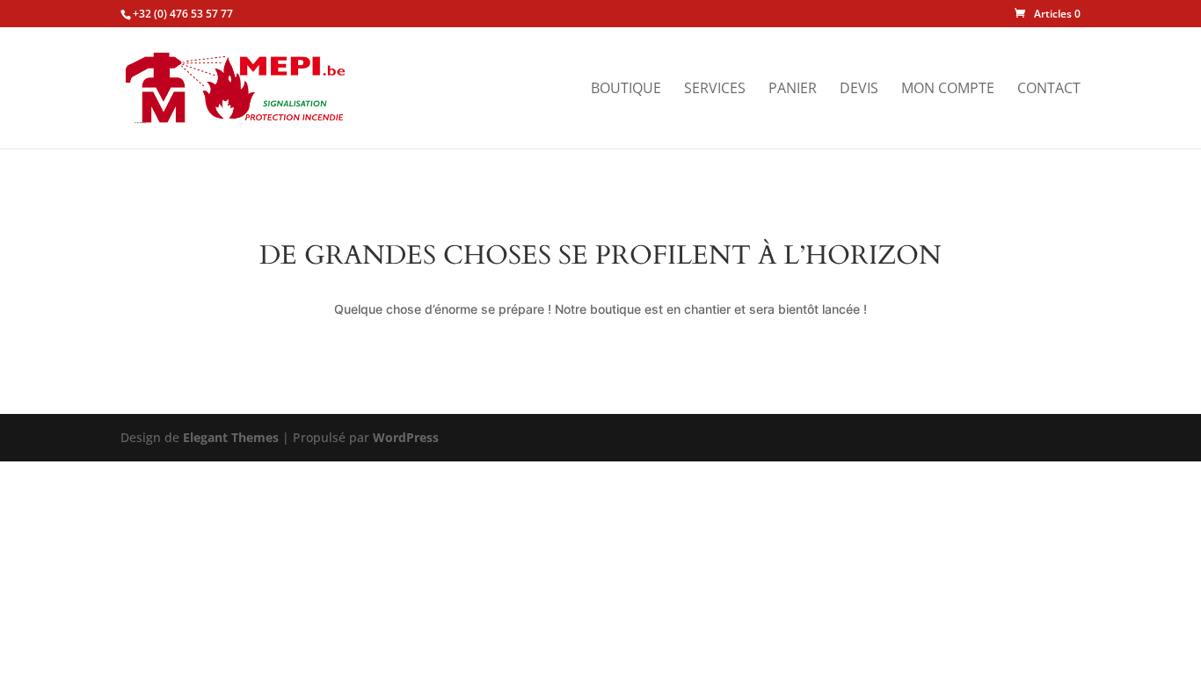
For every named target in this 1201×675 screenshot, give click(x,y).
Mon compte (947, 90)
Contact (1049, 90)
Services (715, 90)
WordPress (406, 437)
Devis (859, 90)
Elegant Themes (231, 437)
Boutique (626, 90)
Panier (792, 90)
